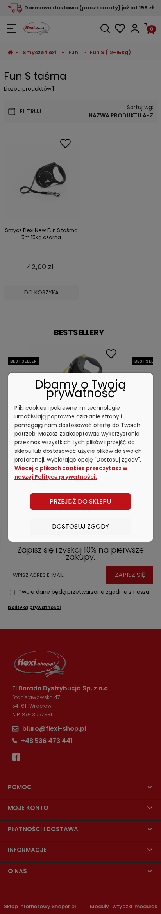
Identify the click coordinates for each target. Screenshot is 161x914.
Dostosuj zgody (80, 526)
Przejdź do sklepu (80, 501)
